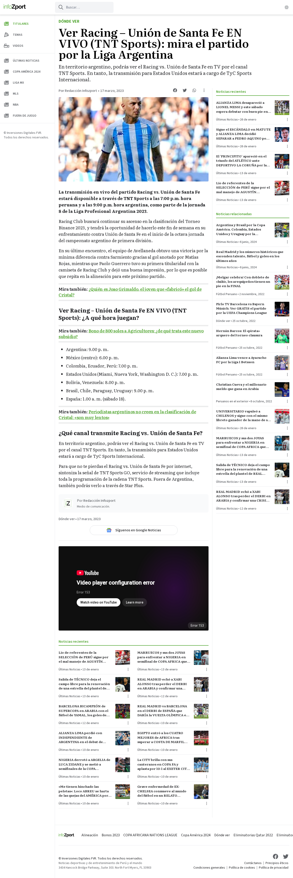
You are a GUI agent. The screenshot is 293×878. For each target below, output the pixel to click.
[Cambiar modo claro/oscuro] (286, 7)
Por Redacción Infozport (78, 90)
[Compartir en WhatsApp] (194, 90)
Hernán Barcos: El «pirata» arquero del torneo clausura (239, 333)
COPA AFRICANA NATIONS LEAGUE (150, 835)
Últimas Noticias (69, 669)
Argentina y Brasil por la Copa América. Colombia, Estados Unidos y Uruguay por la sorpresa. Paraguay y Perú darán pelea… (242, 229)
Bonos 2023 (111, 835)
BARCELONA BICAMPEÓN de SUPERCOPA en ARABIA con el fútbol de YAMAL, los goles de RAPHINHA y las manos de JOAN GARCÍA (85, 710)
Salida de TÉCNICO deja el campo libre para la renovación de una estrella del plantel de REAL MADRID (84, 683)
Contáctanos (253, 863)
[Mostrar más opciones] (204, 90)
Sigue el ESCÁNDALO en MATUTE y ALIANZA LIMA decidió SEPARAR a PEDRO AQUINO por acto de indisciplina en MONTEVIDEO (243, 133)
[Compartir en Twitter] (184, 90)
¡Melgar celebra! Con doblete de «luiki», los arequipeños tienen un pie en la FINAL (243, 281)
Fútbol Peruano (226, 294)
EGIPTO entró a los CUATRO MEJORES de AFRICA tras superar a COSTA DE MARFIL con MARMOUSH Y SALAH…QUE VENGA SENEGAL (160, 737)
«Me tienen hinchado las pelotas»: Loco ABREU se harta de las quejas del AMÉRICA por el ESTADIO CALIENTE (84, 791)
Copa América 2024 (196, 835)
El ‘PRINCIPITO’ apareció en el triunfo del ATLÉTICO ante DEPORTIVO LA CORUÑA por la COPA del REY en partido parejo (242, 160)
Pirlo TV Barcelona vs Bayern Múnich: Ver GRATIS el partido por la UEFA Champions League (241, 308)
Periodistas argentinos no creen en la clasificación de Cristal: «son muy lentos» (127, 414)
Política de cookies (242, 867)
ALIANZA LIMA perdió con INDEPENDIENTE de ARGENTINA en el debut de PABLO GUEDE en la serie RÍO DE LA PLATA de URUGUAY (83, 737)
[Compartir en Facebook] (175, 90)
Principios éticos (277, 863)
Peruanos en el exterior (232, 401)
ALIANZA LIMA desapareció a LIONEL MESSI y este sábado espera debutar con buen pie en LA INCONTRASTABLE (242, 107)
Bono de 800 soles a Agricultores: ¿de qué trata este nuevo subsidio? (131, 334)
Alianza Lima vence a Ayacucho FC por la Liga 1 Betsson (241, 359)
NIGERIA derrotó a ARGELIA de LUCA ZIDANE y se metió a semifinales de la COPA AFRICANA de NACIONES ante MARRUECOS (84, 764)
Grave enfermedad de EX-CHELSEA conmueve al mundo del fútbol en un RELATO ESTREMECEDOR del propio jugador (161, 791)
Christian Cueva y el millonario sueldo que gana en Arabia (241, 386)
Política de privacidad (273, 867)
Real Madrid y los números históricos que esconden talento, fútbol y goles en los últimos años (249, 256)
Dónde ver (69, 21)
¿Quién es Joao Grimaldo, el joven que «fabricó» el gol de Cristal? (130, 292)
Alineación (89, 835)
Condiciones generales (209, 867)
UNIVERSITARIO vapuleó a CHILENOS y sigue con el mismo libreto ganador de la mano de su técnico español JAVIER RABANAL (242, 415)
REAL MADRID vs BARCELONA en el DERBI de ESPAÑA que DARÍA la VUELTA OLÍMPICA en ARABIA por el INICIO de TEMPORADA (162, 710)
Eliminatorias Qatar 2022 (253, 835)
